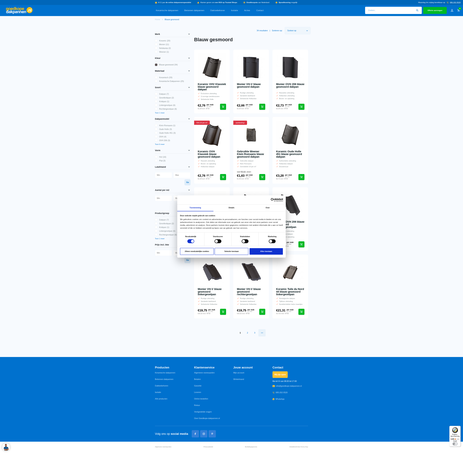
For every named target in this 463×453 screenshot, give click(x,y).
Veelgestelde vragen (203, 412)
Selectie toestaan (231, 251)
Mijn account (238, 373)
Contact (260, 10)
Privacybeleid (208, 447)
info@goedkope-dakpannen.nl (289, 386)
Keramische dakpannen (167, 10)
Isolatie (234, 10)
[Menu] (459, 427)
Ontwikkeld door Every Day (298, 447)
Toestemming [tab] (195, 208)
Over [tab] (268, 208)
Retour (197, 405)
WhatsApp (280, 399)
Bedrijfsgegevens (251, 447)
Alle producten (161, 399)
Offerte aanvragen (435, 10)
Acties (247, 10)
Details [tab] (232, 208)
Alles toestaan (266, 251)
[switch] (217, 241)
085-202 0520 (455, 2)
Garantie (197, 386)
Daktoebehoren (217, 10)
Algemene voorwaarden (204, 373)
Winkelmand (238, 379)
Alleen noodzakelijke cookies (197, 251)
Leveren (197, 392)
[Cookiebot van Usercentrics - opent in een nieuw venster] (272, 200)
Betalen (197, 379)
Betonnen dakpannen (194, 10)
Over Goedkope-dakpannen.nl (207, 418)
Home (157, 19)
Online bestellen (201, 399)
